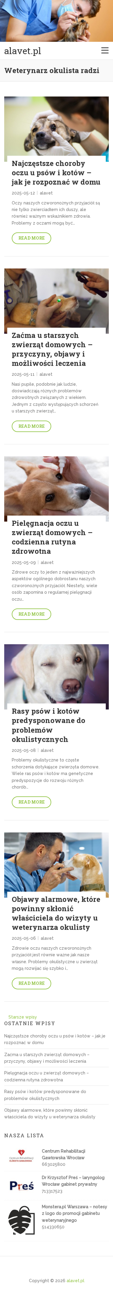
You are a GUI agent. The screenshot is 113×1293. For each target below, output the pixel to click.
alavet (46, 193)
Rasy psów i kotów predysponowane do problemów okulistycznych (48, 725)
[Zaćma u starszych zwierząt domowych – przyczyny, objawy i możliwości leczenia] (56, 301)
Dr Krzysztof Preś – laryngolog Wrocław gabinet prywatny (73, 1181)
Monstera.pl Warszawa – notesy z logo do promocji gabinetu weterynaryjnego (74, 1213)
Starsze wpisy (22, 1017)
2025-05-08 (24, 750)
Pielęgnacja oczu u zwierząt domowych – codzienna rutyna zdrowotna (52, 537)
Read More (31, 238)
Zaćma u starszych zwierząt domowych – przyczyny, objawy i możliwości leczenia (52, 349)
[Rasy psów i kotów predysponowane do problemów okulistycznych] (56, 676)
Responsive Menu (105, 50)
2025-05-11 (23, 374)
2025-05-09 (24, 562)
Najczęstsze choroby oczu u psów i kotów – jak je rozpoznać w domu (56, 172)
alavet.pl (22, 51)
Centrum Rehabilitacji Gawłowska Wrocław (63, 1154)
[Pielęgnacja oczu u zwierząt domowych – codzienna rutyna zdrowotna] (56, 489)
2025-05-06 (24, 938)
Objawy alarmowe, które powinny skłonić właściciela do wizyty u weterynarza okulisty (56, 913)
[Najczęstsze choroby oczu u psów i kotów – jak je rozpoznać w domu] (56, 129)
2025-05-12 (23, 193)
